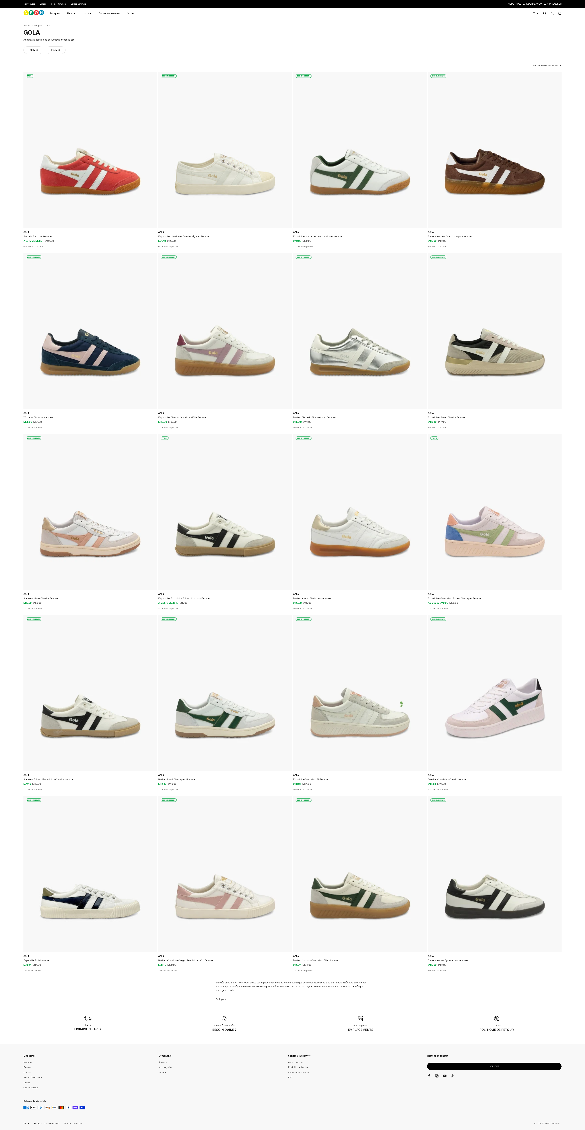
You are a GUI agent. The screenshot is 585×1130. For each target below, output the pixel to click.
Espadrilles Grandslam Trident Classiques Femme (454, 598)
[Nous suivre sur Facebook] (429, 1076)
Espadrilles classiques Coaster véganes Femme (183, 236)
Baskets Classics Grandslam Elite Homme (315, 960)
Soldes (43, 3)
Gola (26, 232)
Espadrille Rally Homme (36, 960)
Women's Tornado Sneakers (38, 417)
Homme (87, 13)
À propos (163, 1062)
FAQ (290, 1077)
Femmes (55, 50)
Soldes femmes (58, 3)
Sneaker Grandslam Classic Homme (447, 779)
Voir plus (221, 999)
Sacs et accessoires (109, 13)
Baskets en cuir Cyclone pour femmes (448, 960)
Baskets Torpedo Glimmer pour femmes (314, 417)
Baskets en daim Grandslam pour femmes (450, 236)
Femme (71, 13)
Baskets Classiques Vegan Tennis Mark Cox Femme (185, 960)
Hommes (33, 50)
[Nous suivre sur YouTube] (445, 1076)
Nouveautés (29, 3)
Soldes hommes (78, 3)
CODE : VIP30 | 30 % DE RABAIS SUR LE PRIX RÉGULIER (535, 3)
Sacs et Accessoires (32, 1077)
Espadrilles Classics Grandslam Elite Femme (182, 417)
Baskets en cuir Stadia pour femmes (312, 598)
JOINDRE (494, 1066)
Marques (55, 13)
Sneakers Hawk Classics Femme (40, 598)
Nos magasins (165, 1067)
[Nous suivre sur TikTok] (452, 1076)
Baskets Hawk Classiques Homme (176, 779)
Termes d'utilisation (73, 1123)
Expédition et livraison (298, 1067)
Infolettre (163, 1072)
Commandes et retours (299, 1072)
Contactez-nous (295, 1062)
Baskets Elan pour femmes (37, 236)
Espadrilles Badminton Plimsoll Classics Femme (184, 598)
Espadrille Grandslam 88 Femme (310, 779)
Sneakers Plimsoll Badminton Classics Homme (48, 779)
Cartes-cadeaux (30, 1087)
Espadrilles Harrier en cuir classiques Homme (317, 236)
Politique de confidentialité (46, 1123)
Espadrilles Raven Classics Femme (446, 417)
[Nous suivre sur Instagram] (437, 1076)
